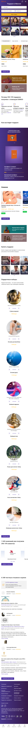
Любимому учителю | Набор (8, 59)
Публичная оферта (17, 688)
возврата (21, 109)
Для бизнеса (3, 688)
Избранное (14, 726)
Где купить (16, 686)
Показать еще (6, 71)
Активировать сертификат (6, 695)
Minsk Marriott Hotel (12, 559)
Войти (25, 726)
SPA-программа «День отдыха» (9, 662)
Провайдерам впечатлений (16, 693)
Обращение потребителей (6, 686)
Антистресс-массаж (6, 605)
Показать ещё (6, 536)
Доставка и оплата (17, 690)
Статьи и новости (17, 697)
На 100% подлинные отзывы (12, 582)
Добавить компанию (7, 564)
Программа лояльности (18, 695)
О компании (3, 684)
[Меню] (25, 1)
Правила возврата (17, 700)
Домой (3, 726)
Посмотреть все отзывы (8, 678)
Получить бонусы (4, 693)
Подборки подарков (5, 697)
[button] (13, 36)
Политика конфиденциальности (5, 691)
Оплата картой (17, 684)
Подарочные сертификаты (6, 700)
